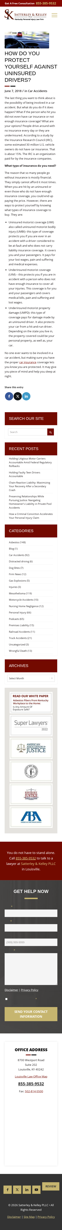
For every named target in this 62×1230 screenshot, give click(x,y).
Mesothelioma (17, 593)
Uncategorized (17, 644)
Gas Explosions (17, 580)
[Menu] (54, 15)
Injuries (13, 587)
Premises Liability (19, 625)
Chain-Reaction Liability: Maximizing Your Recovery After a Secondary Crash (29, 486)
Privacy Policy (29, 990)
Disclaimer (11, 990)
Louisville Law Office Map (31, 1076)
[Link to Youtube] (36, 1190)
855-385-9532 (26, 858)
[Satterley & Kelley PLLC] (26, 15)
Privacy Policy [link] (46, 1217)
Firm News (15, 574)
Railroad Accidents (19, 631)
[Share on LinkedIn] (26, 396)
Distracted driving (19, 561)
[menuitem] (54, 15)
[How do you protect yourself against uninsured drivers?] (27, 40)
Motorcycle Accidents (21, 599)
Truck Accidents (18, 638)
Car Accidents (37, 91)
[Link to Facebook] (7, 1190)
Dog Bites (14, 567)
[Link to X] (17, 1190)
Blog (11, 548)
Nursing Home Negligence (24, 606)
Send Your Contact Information (31, 1014)
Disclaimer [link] (14, 1217)
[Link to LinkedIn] (27, 1190)
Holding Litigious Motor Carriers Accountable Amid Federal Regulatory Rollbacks (30, 462)
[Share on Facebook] (9, 396)
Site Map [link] (29, 1217)
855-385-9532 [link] (46, 3)
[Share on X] (18, 396)
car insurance (27, 362)
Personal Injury (17, 612)
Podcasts (14, 619)
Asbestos (14, 542)
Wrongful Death (18, 650)
